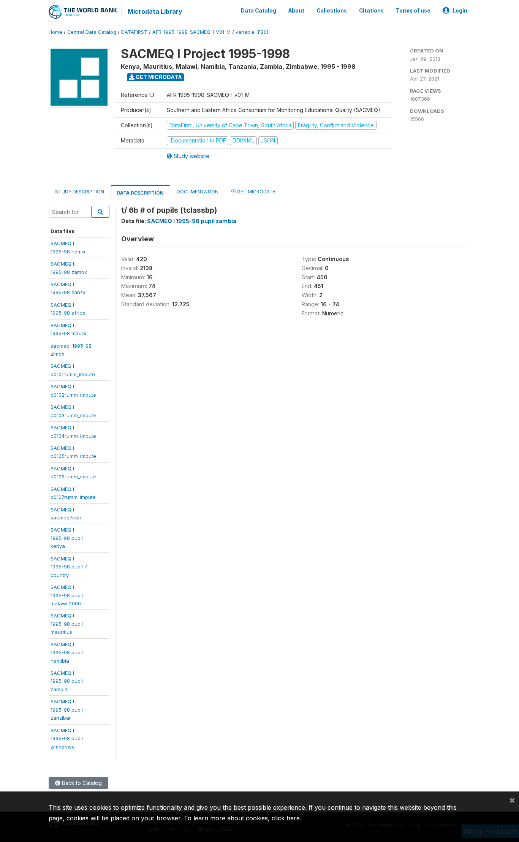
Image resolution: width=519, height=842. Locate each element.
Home (55, 32)
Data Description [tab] (140, 193)
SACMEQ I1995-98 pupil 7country (69, 567)
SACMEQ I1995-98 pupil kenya (67, 538)
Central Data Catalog (91, 32)
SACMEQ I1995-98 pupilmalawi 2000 (67, 595)
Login (460, 11)
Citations (371, 11)
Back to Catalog (81, 783)
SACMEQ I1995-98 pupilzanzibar (67, 709)
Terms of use (413, 11)
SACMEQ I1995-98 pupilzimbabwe (67, 738)
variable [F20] (252, 32)
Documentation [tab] (197, 192)
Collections (331, 11)
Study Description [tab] (79, 192)
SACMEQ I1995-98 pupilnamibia (67, 652)
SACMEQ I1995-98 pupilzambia (67, 681)
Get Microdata (158, 77)
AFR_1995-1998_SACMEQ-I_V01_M (191, 32)
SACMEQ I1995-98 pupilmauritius (67, 624)
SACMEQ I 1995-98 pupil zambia (191, 221)
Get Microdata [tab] (255, 192)
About (296, 11)
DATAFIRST (134, 32)
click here (286, 818)
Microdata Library (155, 11)
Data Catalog (258, 11)
